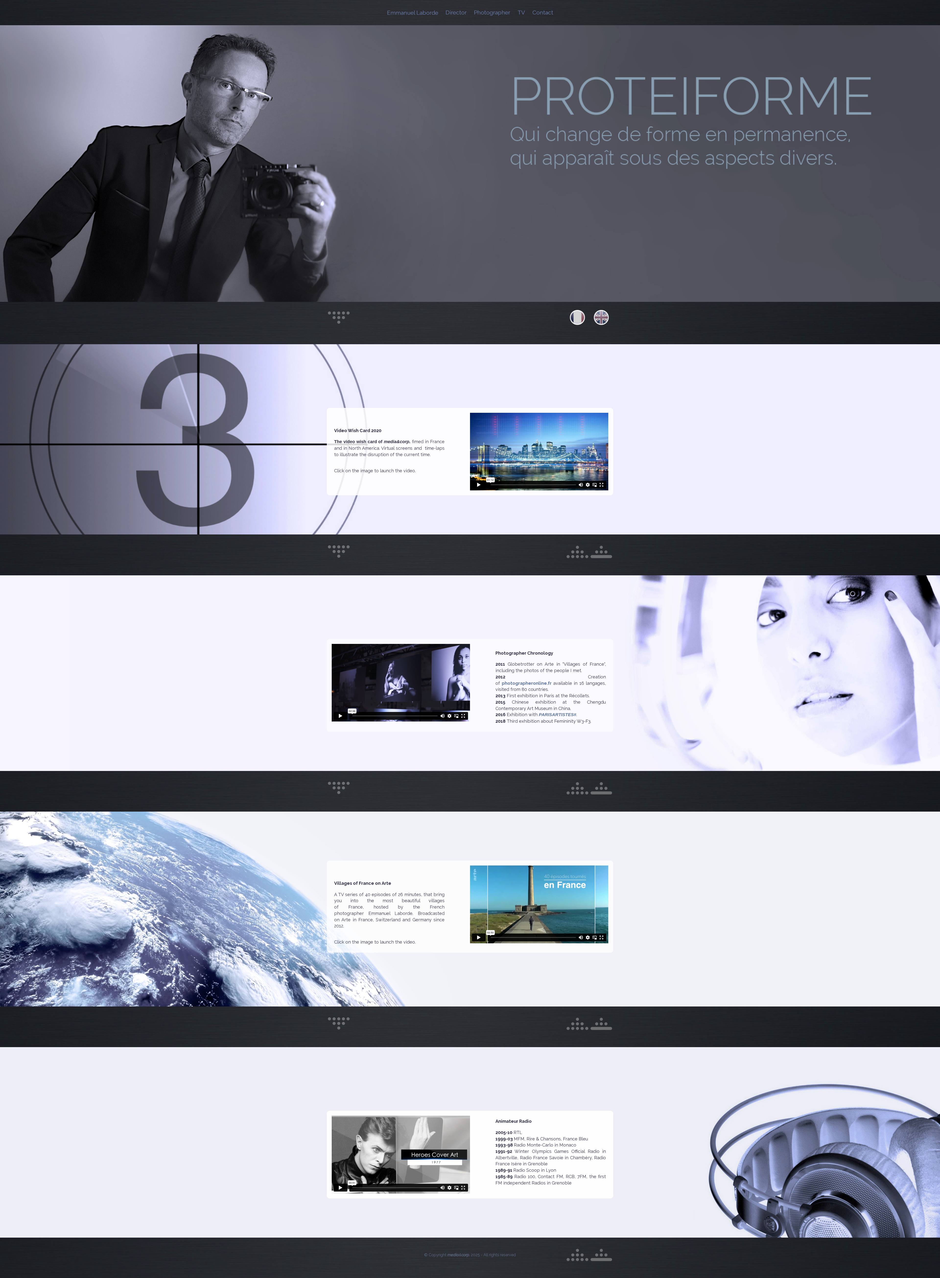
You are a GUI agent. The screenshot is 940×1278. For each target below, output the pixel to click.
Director (456, 12)
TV (521, 12)
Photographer (492, 12)
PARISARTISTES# (557, 714)
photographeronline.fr (527, 683)
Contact (542, 12)
